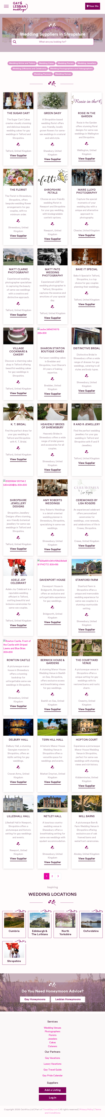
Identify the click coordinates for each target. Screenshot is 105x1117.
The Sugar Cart (18, 113)
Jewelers (52, 1039)
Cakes (52, 1042)
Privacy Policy (86, 1109)
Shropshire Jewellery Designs (18, 503)
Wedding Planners (42, 74)
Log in (52, 1097)
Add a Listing (53, 1090)
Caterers (52, 1046)
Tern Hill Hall (52, 740)
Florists (52, 1035)
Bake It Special (87, 269)
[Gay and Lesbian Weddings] (20, 6)
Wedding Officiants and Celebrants (29, 69)
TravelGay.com (50, 1109)
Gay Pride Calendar (52, 1075)
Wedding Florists (66, 63)
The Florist (18, 190)
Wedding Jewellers (87, 63)
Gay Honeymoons (34, 999)
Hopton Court (87, 740)
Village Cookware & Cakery (18, 351)
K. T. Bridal (18, 424)
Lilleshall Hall (18, 816)
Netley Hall (53, 816)
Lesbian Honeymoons (68, 999)
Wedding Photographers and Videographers (71, 69)
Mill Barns (87, 816)
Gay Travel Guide (52, 1070)
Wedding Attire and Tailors (22, 63)
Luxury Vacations (52, 1064)
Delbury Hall (18, 740)
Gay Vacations (52, 1058)
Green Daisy (52, 113)
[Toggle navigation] (6, 6)
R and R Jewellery (86, 424)
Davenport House (52, 580)
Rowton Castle (18, 660)
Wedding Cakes (46, 63)
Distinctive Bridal (86, 348)
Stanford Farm (86, 580)
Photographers (52, 1031)
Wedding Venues (63, 74)
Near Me (93, 6)
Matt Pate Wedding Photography (52, 272)
